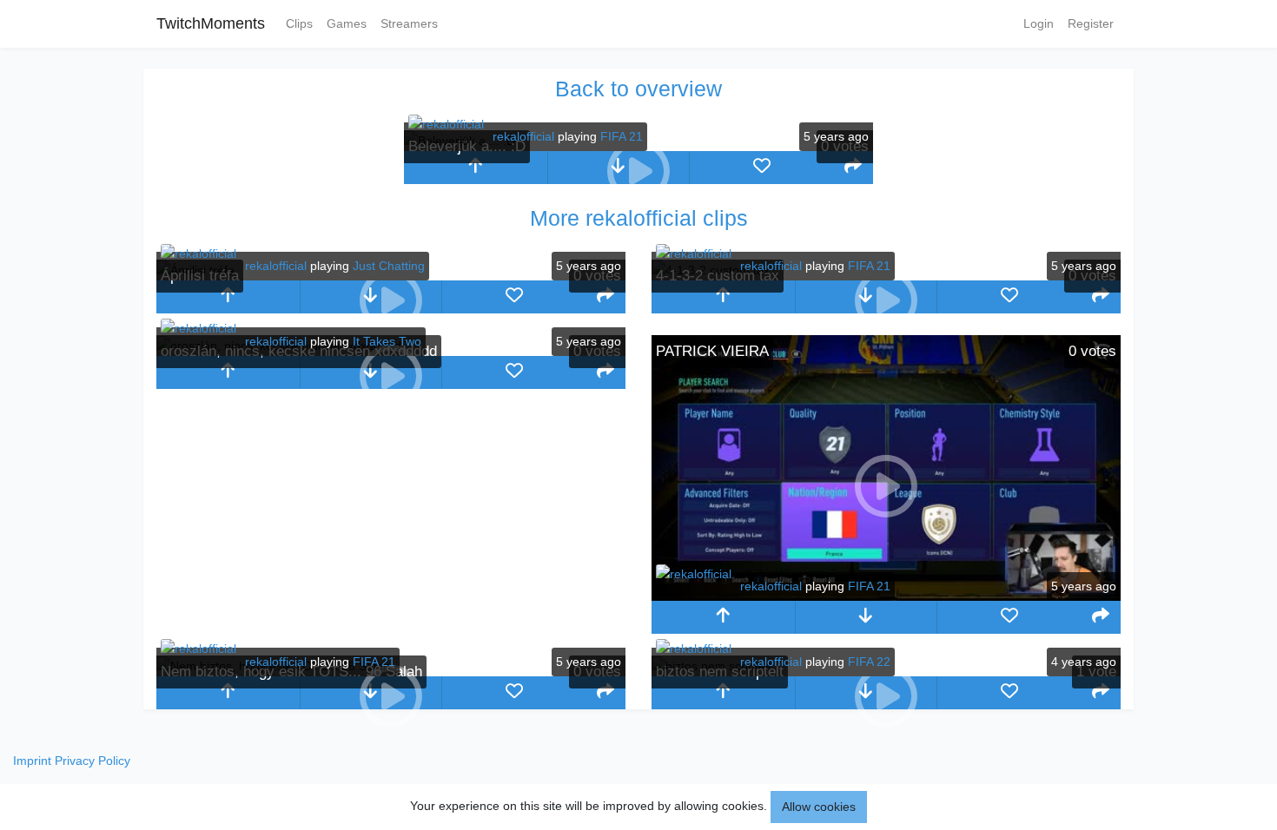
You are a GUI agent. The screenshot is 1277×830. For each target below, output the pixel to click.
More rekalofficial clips (639, 218)
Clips (299, 23)
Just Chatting (389, 266)
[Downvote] (866, 617)
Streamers (409, 23)
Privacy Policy (92, 760)
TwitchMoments (210, 23)
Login (1038, 23)
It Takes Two (387, 341)
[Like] (761, 167)
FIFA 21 (621, 136)
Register (1091, 23)
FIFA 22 (869, 662)
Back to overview (638, 88)
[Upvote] (475, 167)
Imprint (32, 760)
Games (347, 23)
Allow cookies (819, 807)
